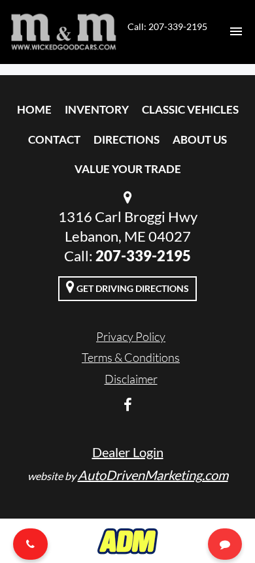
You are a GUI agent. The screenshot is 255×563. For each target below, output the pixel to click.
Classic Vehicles (190, 109)
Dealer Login (127, 452)
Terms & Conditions (131, 357)
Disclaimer (131, 379)
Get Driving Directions (132, 288)
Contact (54, 139)
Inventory (97, 109)
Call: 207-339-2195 (167, 26)
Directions (127, 139)
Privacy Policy (130, 336)
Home (34, 109)
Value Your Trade (128, 169)
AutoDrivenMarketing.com (153, 475)
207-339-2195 (143, 256)
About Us (200, 139)
